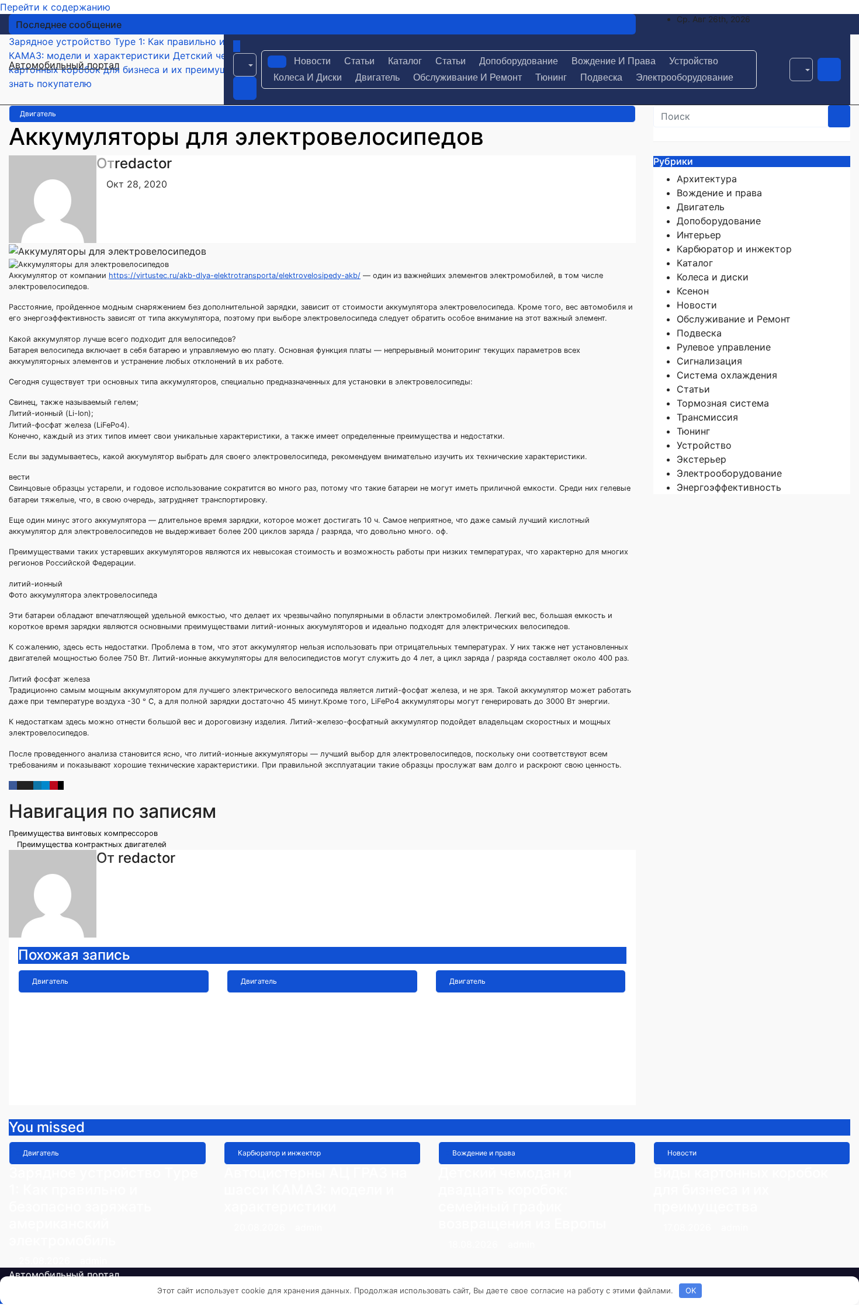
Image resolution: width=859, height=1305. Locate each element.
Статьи (359, 61)
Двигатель (377, 77)
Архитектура (707, 179)
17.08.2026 (688, 1227)
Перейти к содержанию (55, 7)
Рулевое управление (724, 347)
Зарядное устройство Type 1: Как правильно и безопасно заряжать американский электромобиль (112, 1034)
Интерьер (699, 235)
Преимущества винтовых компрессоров (84, 833)
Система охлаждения (727, 375)
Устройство (693, 61)
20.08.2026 (261, 1227)
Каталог (405, 61)
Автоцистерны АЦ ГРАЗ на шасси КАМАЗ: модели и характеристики (315, 1189)
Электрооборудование (684, 77)
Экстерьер (701, 459)
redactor (143, 163)
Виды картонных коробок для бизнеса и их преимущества (740, 1189)
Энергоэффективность (729, 487)
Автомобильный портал (64, 65)
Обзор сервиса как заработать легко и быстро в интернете (320, 1017)
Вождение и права (613, 61)
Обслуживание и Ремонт (467, 77)
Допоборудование (518, 61)
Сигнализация (709, 361)
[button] (245, 65)
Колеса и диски (307, 77)
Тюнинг (551, 77)
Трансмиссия (707, 417)
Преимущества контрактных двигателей (91, 844)
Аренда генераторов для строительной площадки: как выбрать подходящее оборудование (523, 1026)
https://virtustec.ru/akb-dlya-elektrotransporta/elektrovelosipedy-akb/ (235, 275)
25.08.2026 (46, 1260)
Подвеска (601, 77)
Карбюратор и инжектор (734, 249)
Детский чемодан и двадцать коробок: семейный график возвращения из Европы (522, 1197)
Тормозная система (723, 403)
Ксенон (693, 291)
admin (110, 1089)
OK (690, 1290)
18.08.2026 (474, 1244)
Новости (312, 61)
